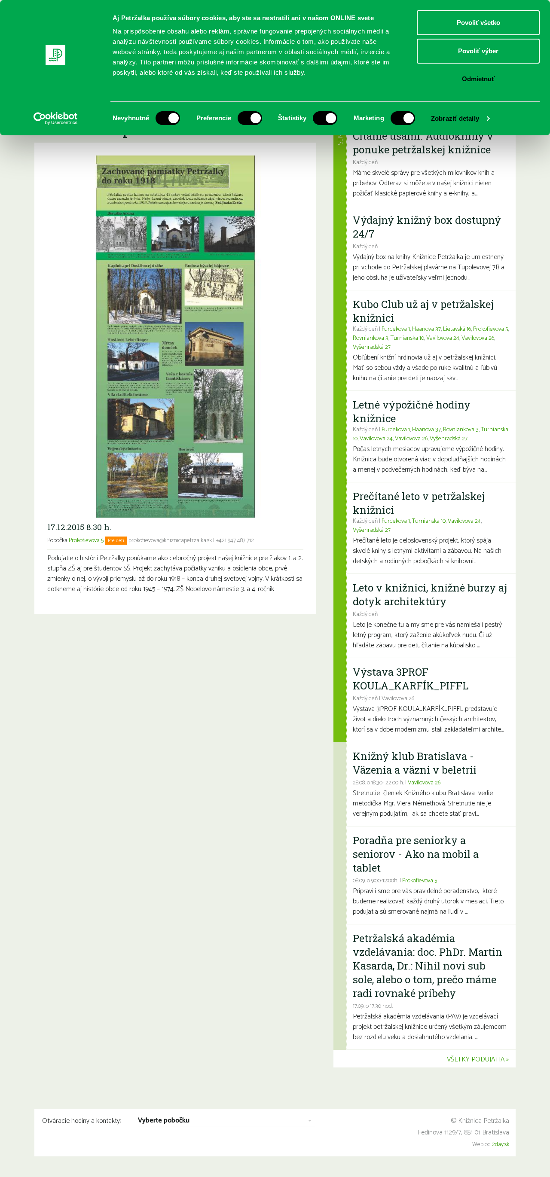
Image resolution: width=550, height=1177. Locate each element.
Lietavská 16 (457, 329)
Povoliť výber (478, 51)
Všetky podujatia (475, 1059)
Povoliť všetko (478, 22)
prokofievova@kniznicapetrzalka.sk (170, 541)
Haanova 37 (426, 329)
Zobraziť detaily (455, 118)
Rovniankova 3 (370, 338)
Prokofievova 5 (86, 541)
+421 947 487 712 (235, 541)
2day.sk (500, 1145)
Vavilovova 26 (477, 338)
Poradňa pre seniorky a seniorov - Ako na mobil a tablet (416, 854)
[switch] (250, 118)
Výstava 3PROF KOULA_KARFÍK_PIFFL (410, 678)
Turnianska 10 (407, 338)
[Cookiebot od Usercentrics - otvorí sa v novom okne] (55, 118)
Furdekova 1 (396, 329)
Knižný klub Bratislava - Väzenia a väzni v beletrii (415, 763)
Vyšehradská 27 (372, 347)
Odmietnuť (478, 78)
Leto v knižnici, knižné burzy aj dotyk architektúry (430, 594)
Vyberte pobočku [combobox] (163, 1121)
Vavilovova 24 (442, 338)
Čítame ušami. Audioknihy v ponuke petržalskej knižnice (423, 142)
